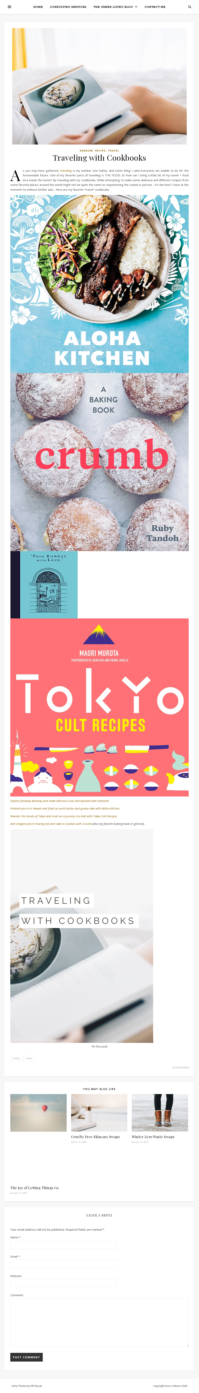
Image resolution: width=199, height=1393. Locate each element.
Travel (113, 150)
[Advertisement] (38, 1158)
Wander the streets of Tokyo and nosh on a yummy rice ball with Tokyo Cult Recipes (63, 816)
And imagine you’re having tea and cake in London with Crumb (50, 824)
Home (38, 7)
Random (86, 150)
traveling (66, 170)
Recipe (100, 150)
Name (15, 1237)
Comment (16, 1295)
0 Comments (181, 1067)
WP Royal (36, 1386)
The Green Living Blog (113, 7)
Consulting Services (68, 7)
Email (15, 1256)
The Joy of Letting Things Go (34, 1187)
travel (29, 1058)
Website (16, 1276)
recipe (16, 1058)
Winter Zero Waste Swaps (153, 1136)
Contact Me (155, 7)
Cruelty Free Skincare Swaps (95, 1136)
